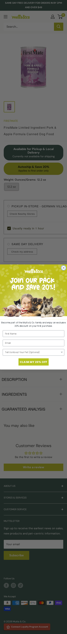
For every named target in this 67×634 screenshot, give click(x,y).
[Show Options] (61, 352)
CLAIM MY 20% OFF (33, 362)
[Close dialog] (63, 268)
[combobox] (32, 352)
